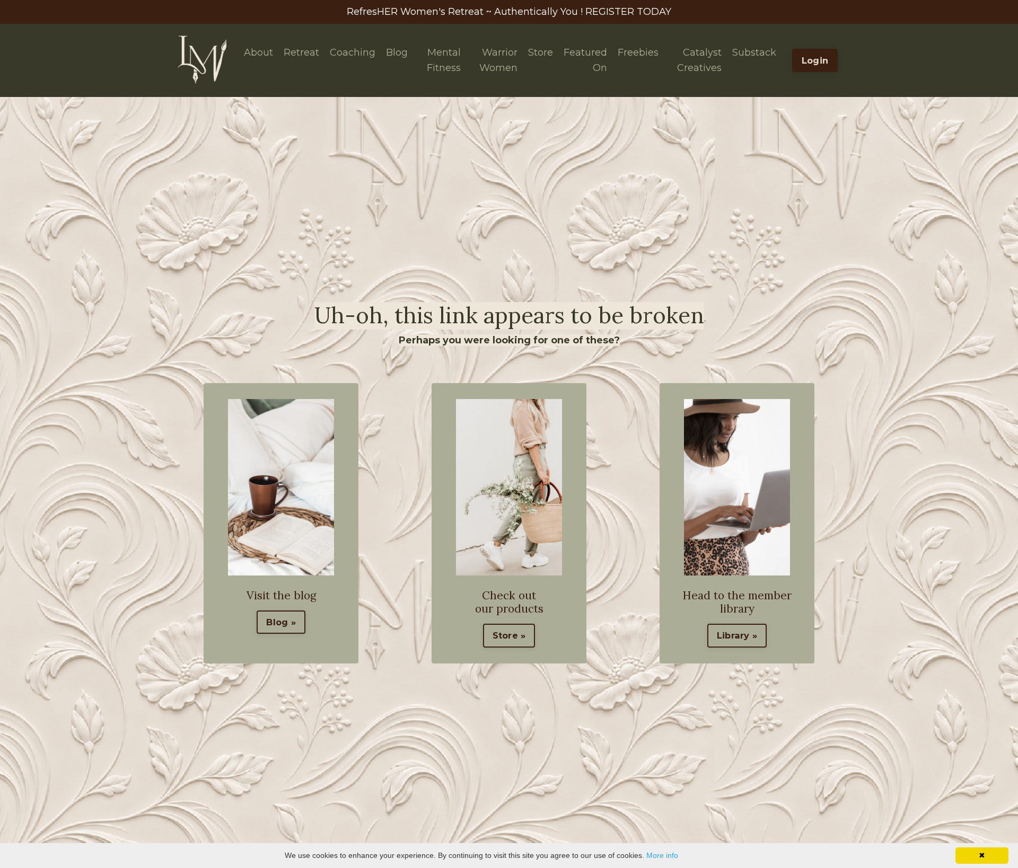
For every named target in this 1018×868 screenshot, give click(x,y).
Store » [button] (509, 635)
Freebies (638, 52)
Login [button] (815, 60)
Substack (754, 52)
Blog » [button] (281, 622)
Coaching (352, 52)
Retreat (301, 52)
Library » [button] (737, 635)
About (258, 52)
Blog (397, 52)
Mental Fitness (444, 60)
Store (540, 52)
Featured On (585, 60)
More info (662, 855)
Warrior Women (498, 60)
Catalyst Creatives (699, 60)
